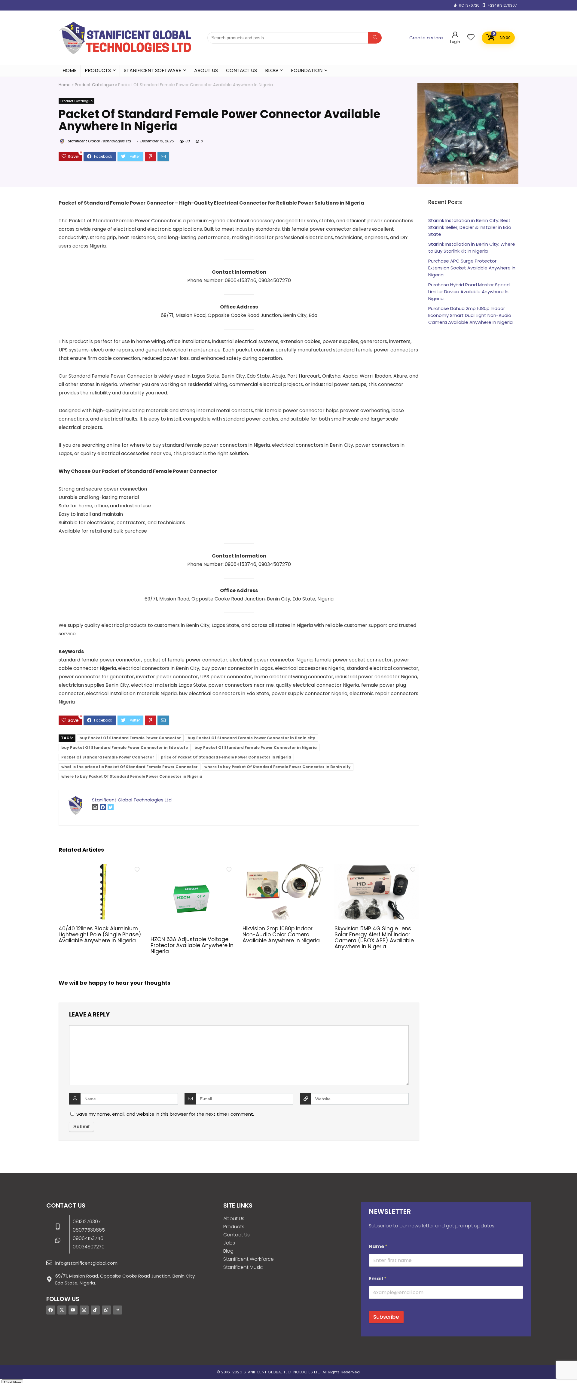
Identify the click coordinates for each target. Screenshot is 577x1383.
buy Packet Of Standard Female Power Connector (130, 737)
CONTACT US (241, 70)
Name (378, 1246)
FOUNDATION (306, 70)
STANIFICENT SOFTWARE (152, 70)
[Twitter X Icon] (61, 1310)
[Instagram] (84, 1310)
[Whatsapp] (106, 1310)
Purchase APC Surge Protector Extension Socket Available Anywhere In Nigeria (471, 268)
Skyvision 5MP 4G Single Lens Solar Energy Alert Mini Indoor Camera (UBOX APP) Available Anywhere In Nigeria (374, 937)
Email (377, 1278)
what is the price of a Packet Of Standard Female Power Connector (129, 766)
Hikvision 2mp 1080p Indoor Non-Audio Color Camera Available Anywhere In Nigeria (281, 934)
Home (65, 85)
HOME (70, 70)
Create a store (426, 38)
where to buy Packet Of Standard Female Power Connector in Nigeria (131, 776)
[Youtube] (73, 1310)
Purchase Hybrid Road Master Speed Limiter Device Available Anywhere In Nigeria (469, 291)
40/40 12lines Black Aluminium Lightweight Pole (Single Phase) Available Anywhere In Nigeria (100, 934)
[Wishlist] (471, 38)
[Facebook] (50, 1310)
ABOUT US (206, 70)
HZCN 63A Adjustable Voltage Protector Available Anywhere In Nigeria (192, 945)
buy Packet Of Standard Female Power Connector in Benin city (251, 737)
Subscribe (386, 1317)
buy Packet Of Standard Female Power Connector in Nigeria (255, 747)
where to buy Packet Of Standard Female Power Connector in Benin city (277, 766)
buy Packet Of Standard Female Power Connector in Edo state (124, 747)
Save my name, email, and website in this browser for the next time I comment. (165, 1114)
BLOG (271, 70)
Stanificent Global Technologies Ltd (99, 141)
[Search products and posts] (375, 38)
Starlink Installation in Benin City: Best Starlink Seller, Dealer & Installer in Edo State (469, 227)
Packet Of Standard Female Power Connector (107, 757)
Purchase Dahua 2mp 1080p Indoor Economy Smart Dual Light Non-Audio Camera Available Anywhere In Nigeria (470, 315)
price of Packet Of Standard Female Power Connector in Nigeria (226, 757)
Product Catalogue (94, 85)
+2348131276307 (502, 5)
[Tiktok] (95, 1310)
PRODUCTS (98, 70)
